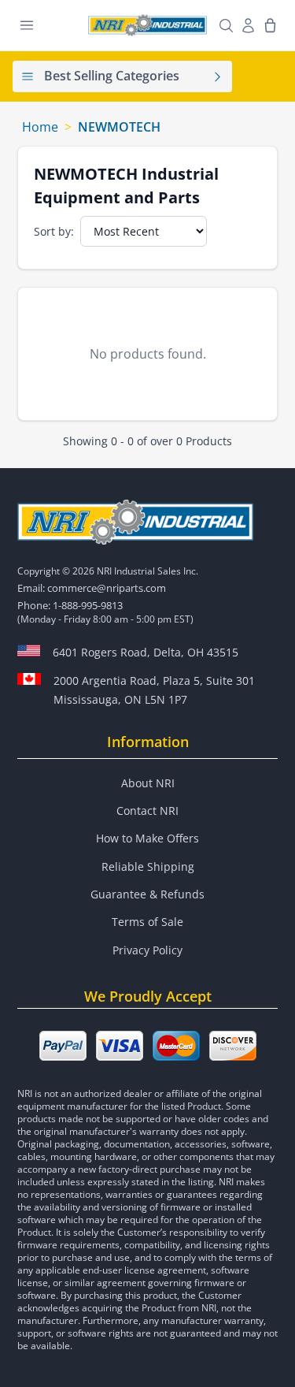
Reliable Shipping (147, 866)
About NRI (148, 782)
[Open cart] (269, 25)
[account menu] (247, 25)
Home (40, 127)
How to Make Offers (147, 838)
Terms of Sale (147, 921)
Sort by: (54, 231)
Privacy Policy (147, 950)
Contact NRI (147, 810)
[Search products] (225, 25)
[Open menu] (27, 25)
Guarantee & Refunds (147, 894)
